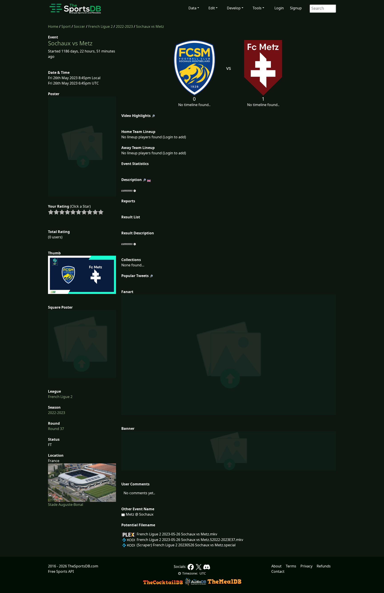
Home (53, 26)
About (276, 566)
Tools (257, 8)
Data (192, 8)
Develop (234, 8)
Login (279, 8)
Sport (66, 26)
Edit (211, 8)
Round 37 (56, 428)
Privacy (306, 566)
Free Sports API (61, 571)
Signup (296, 8)
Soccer (79, 26)
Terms (291, 566)
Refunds (324, 566)
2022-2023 (124, 26)
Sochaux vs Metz (150, 26)
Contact (277, 571)
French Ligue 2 (100, 26)
